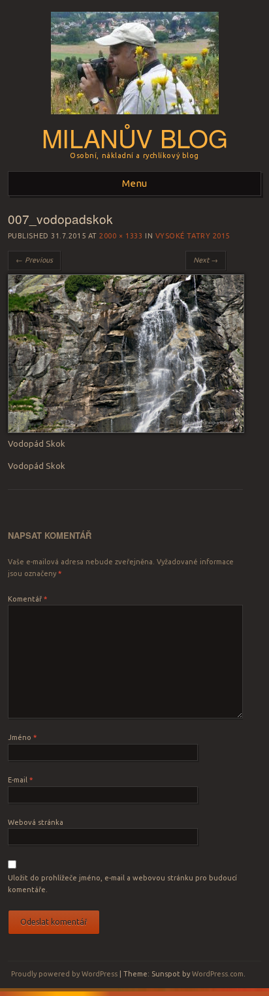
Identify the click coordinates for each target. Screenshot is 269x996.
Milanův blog (134, 137)
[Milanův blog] (135, 118)
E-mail (20, 780)
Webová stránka (35, 822)
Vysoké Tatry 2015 (192, 236)
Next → (205, 260)
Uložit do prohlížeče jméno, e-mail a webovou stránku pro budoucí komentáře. (122, 883)
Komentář (27, 599)
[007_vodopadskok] (126, 429)
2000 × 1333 (120, 236)
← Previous (34, 260)
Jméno (22, 737)
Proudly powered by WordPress (64, 974)
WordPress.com (218, 974)
